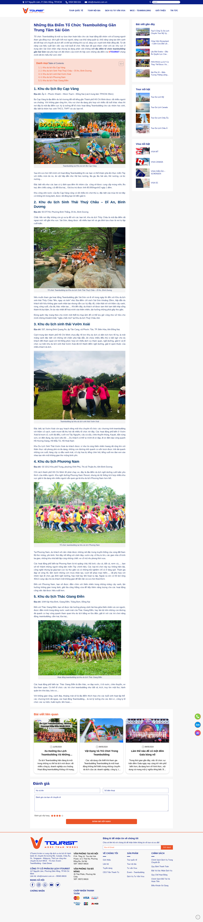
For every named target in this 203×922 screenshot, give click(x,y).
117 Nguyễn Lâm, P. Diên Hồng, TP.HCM (43, 2)
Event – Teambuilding (135, 872)
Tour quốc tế (132, 860)
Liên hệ (106, 864)
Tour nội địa (131, 864)
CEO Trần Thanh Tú (111, 872)
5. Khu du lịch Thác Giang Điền (54, 80)
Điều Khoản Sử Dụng (159, 885)
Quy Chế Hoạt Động (159, 875)
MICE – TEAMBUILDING (140, 11)
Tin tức (174, 11)
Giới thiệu (160, 11)
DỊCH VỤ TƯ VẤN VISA (115, 11)
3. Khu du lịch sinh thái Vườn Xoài (55, 74)
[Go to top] (198, 917)
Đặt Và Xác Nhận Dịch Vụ (161, 871)
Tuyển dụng (107, 868)
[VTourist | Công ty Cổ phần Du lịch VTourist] (33, 10)
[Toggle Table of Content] (120, 63)
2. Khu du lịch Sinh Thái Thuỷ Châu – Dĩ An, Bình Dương (66, 71)
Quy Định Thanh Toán (160, 866)
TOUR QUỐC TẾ (76, 11)
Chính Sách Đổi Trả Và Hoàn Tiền (160, 880)
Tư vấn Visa (132, 868)
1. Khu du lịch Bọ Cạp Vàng (52, 67)
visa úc (82, 882)
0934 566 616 (75, 2)
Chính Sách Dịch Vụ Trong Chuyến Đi (162, 861)
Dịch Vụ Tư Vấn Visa (135, 876)
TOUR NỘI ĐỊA (94, 11)
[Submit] (150, 2)
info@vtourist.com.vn (97, 2)
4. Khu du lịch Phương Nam (53, 77)
